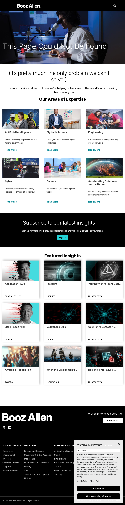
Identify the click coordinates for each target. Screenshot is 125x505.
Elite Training (60, 459)
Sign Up (62, 237)
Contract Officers (10, 462)
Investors (6, 459)
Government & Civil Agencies (37, 455)
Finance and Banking (34, 451)
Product (51, 296)
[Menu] (8, 6)
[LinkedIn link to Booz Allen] (9, 427)
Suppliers (6, 466)
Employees (7, 451)
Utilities (27, 478)
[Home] (29, 6)
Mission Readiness (62, 470)
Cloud (57, 455)
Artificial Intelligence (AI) (65, 451)
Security (58, 474)
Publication (53, 382)
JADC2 (57, 466)
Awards (9, 382)
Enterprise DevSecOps (64, 462)
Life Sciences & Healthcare (36, 462)
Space (27, 470)
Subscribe (113, 421)
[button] (114, 5)
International (8, 455)
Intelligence (29, 459)
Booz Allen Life (13, 296)
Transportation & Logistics (36, 474)
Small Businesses (10, 470)
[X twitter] (3, 427)
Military (27, 466)
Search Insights (62, 400)
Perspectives (95, 296)
